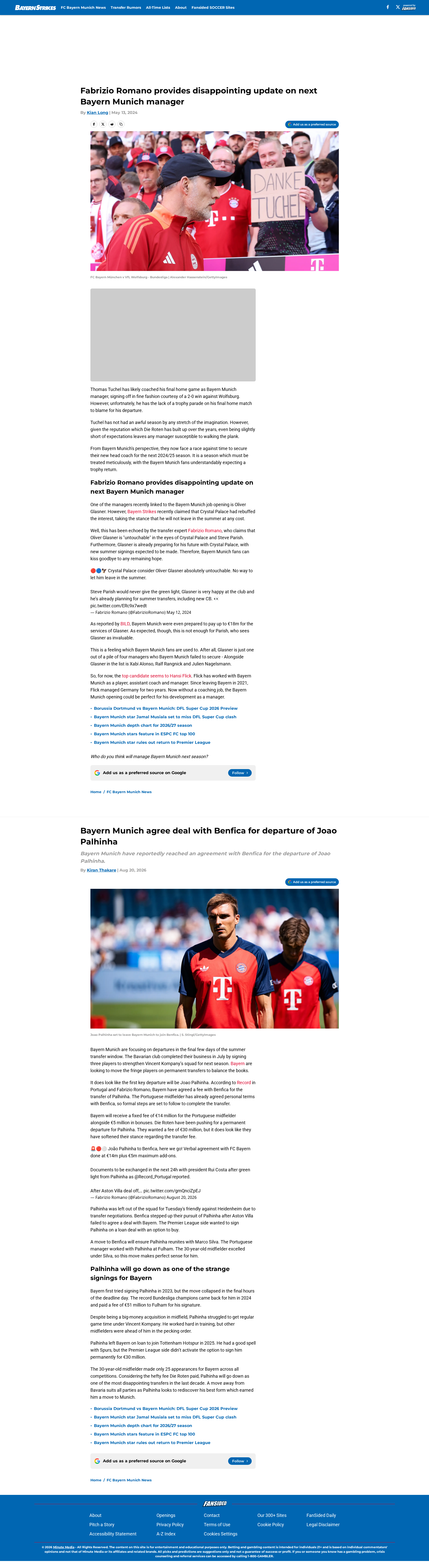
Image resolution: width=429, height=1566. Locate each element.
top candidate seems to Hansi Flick (156, 675)
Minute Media (63, 1547)
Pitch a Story (101, 1524)
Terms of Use (217, 1524)
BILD (125, 623)
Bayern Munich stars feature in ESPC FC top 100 (144, 734)
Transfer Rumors (126, 7)
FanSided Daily (321, 1515)
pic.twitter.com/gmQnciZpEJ (172, 1190)
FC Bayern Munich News (83, 7)
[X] (398, 7)
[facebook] (388, 7)
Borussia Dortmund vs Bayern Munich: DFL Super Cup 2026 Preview (166, 708)
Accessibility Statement (112, 1533)
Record (244, 1082)
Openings (166, 1515)
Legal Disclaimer (323, 1524)
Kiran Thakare (101, 870)
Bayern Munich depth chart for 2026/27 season (143, 725)
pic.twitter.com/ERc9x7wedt (118, 605)
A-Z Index (166, 1533)
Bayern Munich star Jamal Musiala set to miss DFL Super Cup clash (165, 717)
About (181, 7)
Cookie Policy (270, 1524)
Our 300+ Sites (272, 1515)
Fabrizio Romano (205, 530)
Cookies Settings (220, 1533)
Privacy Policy (170, 1524)
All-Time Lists (158, 7)
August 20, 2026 (182, 1197)
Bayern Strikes (142, 511)
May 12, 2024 (179, 612)
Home (95, 792)
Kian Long (97, 112)
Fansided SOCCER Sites (213, 7)
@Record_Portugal (152, 1176)
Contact (212, 1515)
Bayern (238, 1063)
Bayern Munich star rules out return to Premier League (152, 742)
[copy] (120, 124)
